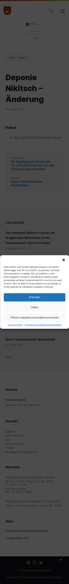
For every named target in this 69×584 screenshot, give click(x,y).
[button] (63, 260)
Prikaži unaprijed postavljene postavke (34, 317)
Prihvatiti (34, 297)
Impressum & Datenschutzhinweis (43, 325)
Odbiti (34, 307)
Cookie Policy (15, 325)
